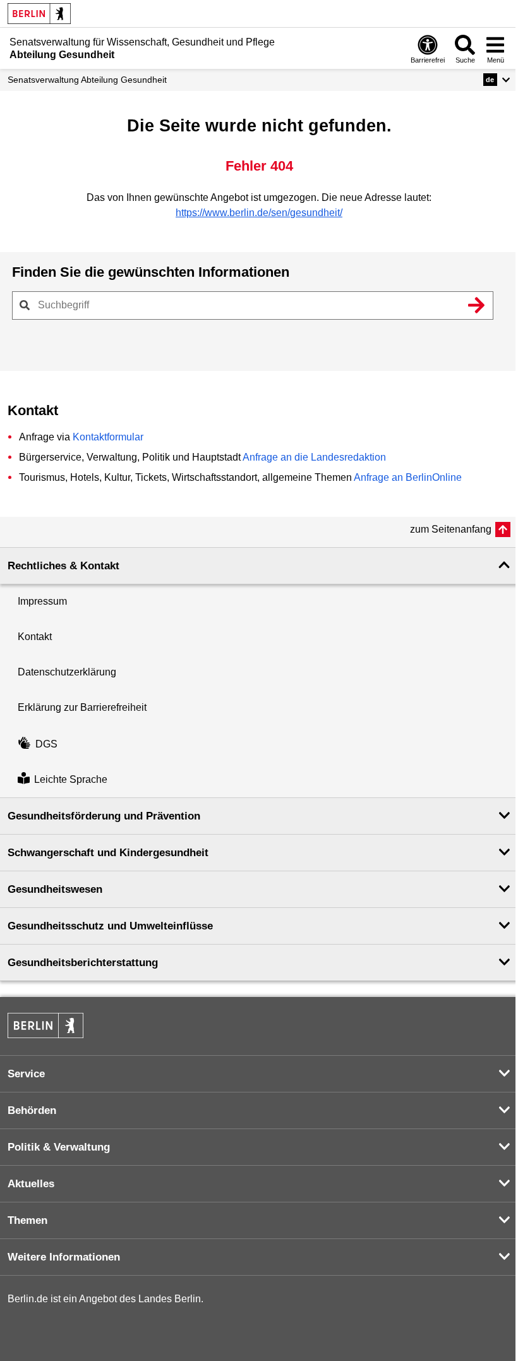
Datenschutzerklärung (67, 672)
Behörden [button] (32, 1110)
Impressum (42, 601)
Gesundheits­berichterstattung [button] (83, 963)
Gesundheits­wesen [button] (55, 889)
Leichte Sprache (70, 779)
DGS (46, 744)
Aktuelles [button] (31, 1184)
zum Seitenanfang (450, 529)
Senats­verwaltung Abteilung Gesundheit (87, 80)
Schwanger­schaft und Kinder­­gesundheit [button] (108, 853)
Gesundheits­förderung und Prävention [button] (104, 816)
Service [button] (26, 1074)
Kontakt (35, 636)
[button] (496, 79)
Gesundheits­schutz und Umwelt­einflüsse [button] (110, 926)
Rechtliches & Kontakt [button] (63, 566)
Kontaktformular (108, 437)
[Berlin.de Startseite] (39, 13)
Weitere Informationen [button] (64, 1257)
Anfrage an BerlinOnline (408, 477)
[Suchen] (476, 305)
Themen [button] (27, 1220)
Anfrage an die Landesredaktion (314, 457)
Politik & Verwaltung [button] (59, 1147)
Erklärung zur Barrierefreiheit (82, 707)
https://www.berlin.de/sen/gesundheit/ (259, 212)
